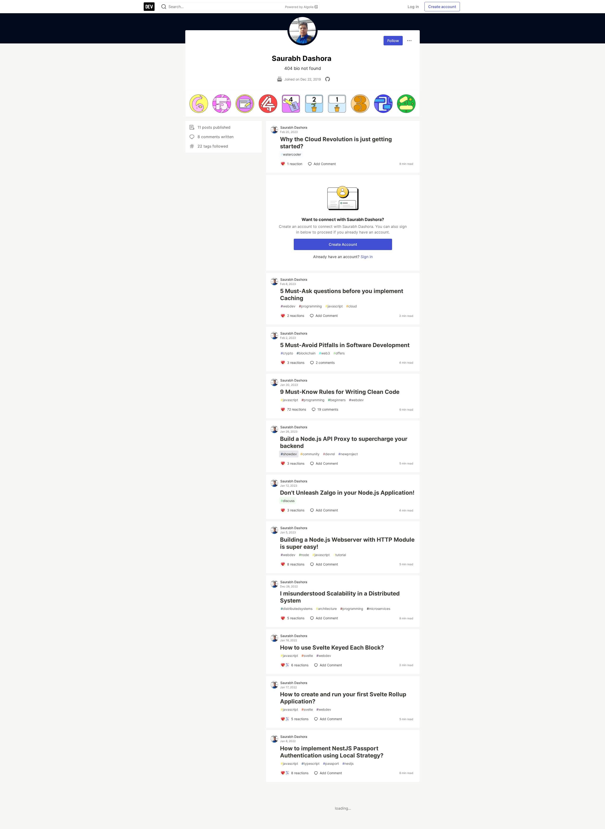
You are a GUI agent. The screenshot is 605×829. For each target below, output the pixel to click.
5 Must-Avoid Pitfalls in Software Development (345, 345)
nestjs (348, 763)
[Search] (164, 6)
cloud (351, 306)
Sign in (367, 256)
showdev (289, 454)
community (310, 454)
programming (310, 306)
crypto (287, 353)
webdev (288, 306)
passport (331, 763)
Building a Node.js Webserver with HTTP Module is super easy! (347, 543)
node (304, 555)
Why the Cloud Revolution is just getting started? (336, 143)
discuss (287, 501)
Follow (393, 40)
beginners (337, 400)
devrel (329, 454)
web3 (324, 353)
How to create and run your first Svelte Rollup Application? (343, 698)
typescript (311, 763)
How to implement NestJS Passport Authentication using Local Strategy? (332, 752)
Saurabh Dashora (293, 127)
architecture (326, 609)
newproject (348, 454)
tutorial (339, 555)
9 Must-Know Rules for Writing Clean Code (339, 391)
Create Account (343, 244)
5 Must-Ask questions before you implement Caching (341, 295)
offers (339, 353)
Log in (413, 6)
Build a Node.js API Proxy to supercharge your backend (343, 442)
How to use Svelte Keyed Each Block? (332, 647)
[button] (198, 103)
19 (327, 409)
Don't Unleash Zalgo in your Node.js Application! (347, 492)
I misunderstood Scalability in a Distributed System (340, 597)
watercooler (291, 154)
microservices (378, 609)
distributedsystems (296, 609)
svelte (307, 656)
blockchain (306, 353)
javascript (334, 306)
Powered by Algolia (299, 7)
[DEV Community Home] (149, 6)
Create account (442, 6)
